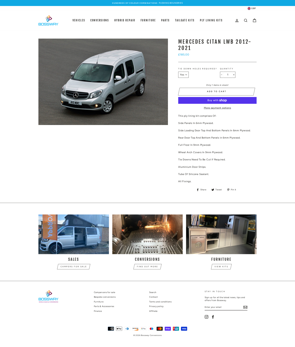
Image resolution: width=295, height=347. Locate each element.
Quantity (226, 69)
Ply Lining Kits (211, 20)
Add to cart (216, 91)
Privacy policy (156, 306)
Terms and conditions (160, 301)
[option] (147, 3)
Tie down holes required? (197, 69)
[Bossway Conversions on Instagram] (206, 317)
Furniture (148, 20)
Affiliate (153, 311)
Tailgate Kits (185, 20)
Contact (153, 297)
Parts (165, 20)
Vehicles (79, 20)
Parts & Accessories (104, 306)
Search (152, 292)
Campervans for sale (104, 292)
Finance (98, 311)
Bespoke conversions (105, 297)
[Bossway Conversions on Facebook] (213, 317)
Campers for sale (74, 267)
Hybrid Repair (124, 20)
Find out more (147, 267)
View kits (221, 267)
